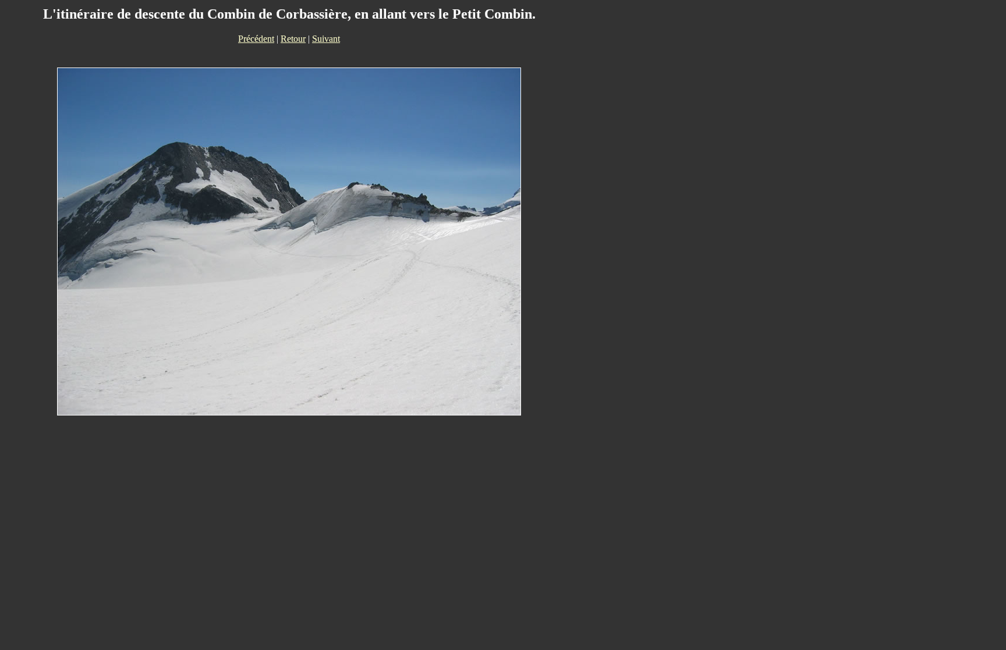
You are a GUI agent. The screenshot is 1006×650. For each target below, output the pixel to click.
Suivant (326, 39)
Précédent (256, 39)
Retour (293, 39)
